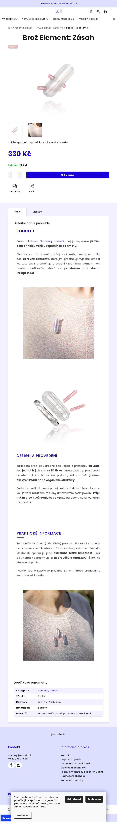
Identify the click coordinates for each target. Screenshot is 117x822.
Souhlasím (94, 799)
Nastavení (23, 815)
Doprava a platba (71, 759)
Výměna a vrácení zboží (75, 763)
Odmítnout (74, 799)
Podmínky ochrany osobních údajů (82, 771)
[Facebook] (11, 765)
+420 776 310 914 (18, 758)
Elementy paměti (52, 241)
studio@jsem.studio (20, 755)
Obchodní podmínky (73, 767)
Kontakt (65, 755)
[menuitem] (10, 19)
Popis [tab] (17, 211)
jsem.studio (58, 734)
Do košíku (69, 175)
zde (43, 806)
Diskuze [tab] (37, 211)
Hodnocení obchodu (73, 776)
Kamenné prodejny (72, 780)
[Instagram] (18, 765)
